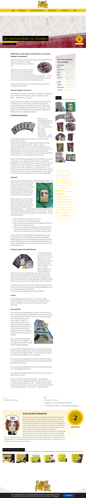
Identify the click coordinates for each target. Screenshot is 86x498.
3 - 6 (66, 69)
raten (57, 205)
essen (67, 180)
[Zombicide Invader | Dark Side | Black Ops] (64, 462)
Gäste (57, 188)
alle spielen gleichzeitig (62, 170)
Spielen (59, 213)
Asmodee (62, 175)
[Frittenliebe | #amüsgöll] (9, 462)
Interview (63, 188)
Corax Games (68, 82)
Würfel (65, 215)
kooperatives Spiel (63, 197)
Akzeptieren (68, 495)
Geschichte (58, 185)
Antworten (69, 173)
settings (56, 496)
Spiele (64, 210)
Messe (64, 199)
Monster (70, 199)
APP (57, 175)
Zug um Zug (63, 218)
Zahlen (57, 218)
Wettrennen (58, 216)
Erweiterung (65, 178)
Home (13, 10)
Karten (59, 190)
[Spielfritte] (43, 7)
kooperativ (60, 194)
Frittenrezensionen (37, 10)
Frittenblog (22, 10)
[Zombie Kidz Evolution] (36, 462)
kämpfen (58, 199)
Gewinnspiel (70, 185)
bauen (58, 178)
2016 (66, 65)
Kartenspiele (14, 42)
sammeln (63, 207)
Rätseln (57, 207)
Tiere (65, 213)
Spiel (70, 207)
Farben (72, 180)
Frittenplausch (66, 183)
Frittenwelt (65, 10)
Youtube (72, 216)
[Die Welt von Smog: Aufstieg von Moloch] (77, 462)
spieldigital (58, 210)
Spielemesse (70, 210)
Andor (63, 173)
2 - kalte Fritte (68, 90)
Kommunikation (68, 191)
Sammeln (67, 87)
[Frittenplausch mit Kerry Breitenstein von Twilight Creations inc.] (22, 462)
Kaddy (5, 44)
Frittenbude (52, 10)
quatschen (69, 202)
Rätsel (69, 205)
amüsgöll (58, 173)
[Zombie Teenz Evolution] (50, 462)
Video (69, 213)
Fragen (58, 183)
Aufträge (68, 175)
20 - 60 (67, 72)
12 (65, 74)
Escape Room (60, 180)
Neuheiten (60, 202)
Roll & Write (63, 205)
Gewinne (64, 185)
